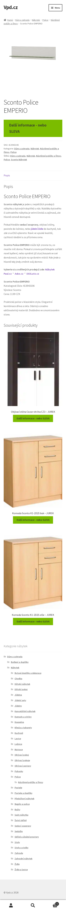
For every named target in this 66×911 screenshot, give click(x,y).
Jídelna (18, 694)
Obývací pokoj (22, 754)
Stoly (17, 842)
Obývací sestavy (23, 765)
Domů (10, 20)
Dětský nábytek (22, 684)
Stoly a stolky (21, 847)
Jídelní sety (20, 700)
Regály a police (22, 804)
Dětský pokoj (21, 689)
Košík (51, 902)
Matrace (19, 749)
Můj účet (11, 905)
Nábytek (36, 20)
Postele (18, 787)
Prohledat (33, 905)
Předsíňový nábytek (24, 798)
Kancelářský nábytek (25, 711)
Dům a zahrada (22, 20)
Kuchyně (19, 733)
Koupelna (19, 722)
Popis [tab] (7, 175)
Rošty (17, 809)
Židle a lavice (21, 869)
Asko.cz (19, 273)
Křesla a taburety (23, 727)
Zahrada (19, 853)
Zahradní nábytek (23, 858)
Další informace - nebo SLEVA (27, 128)
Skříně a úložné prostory (27, 836)
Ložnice (18, 744)
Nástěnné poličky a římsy (48, 155)
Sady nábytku (21, 814)
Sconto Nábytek (19, 159)
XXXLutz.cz (32, 273)
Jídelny (18, 705)
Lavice (18, 738)
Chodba (18, 678)
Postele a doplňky (23, 793)
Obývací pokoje (22, 760)
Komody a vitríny (23, 716)
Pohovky (19, 771)
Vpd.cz (11, 7)
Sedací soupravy (23, 825)
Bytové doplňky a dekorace (28, 673)
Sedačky (19, 831)
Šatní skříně (21, 820)
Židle (17, 864)
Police (45, 20)
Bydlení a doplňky (20, 662)
